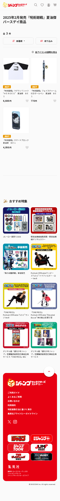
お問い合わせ (14, 400)
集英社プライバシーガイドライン (23, 413)
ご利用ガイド (14, 392)
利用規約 (12, 405)
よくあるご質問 (15, 396)
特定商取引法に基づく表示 (20, 409)
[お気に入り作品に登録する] (27, 101)
